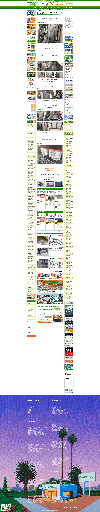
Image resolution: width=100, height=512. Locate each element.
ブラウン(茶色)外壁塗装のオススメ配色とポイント (69, 282)
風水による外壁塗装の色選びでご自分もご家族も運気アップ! (35, 430)
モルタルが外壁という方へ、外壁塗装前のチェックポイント (58, 504)
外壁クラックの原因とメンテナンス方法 (31, 177)
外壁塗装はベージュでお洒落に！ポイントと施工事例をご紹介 (35, 501)
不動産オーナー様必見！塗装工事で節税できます (69, 198)
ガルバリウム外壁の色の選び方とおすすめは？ (33, 450)
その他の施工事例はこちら (59, 231)
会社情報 (29, 412)
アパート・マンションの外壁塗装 (55, 465)
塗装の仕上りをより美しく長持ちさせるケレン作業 (31, 187)
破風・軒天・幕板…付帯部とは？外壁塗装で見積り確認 (58, 441)
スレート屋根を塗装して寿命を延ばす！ (56, 463)
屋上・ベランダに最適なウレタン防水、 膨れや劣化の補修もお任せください (37, 483)
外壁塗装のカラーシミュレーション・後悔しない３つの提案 (35, 429)
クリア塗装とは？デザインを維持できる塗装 (31, 170)
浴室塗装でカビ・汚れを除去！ (30, 251)
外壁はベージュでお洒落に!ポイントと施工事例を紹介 (69, 279)
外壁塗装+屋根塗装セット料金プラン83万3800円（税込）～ (58, 409)
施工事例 (35, 7)
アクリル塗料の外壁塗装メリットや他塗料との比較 (31, 163)
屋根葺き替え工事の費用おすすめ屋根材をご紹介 (31, 149)
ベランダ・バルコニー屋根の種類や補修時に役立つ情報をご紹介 (35, 480)
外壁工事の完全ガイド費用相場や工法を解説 (31, 142)
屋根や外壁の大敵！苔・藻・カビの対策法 (68, 241)
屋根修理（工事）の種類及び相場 (30, 146)
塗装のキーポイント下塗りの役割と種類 (68, 186)
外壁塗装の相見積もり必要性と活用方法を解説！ (69, 148)
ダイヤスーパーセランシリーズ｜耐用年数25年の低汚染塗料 (58, 478)
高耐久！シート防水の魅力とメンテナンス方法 (31, 270)
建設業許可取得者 (30, 310)
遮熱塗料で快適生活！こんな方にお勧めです (56, 481)
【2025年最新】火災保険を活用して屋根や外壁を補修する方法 (59, 415)
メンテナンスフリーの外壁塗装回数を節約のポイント (69, 174)
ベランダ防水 (31, 51)
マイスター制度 (29, 409)
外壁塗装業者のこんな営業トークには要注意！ (69, 208)
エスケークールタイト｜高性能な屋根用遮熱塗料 (57, 480)
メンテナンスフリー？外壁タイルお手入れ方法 (69, 224)
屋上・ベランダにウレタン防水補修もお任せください (31, 268)
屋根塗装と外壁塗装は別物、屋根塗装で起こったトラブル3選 (35, 466)
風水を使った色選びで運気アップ (69, 69)
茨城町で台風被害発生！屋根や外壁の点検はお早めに (68, 12)
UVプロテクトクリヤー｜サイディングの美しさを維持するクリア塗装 (60, 484)
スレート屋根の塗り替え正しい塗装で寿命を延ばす (31, 223)
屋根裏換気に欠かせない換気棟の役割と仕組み (31, 273)
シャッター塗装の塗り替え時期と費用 (30, 254)
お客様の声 (41, 7)
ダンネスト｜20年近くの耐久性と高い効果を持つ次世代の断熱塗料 (59, 485)
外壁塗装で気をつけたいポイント (31, 194)
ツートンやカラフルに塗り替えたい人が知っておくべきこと (69, 78)
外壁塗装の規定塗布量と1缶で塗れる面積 (69, 236)
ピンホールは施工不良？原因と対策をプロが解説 (31, 184)
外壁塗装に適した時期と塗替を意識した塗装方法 (31, 158)
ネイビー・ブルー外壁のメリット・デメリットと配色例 (34, 497)
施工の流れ (53, 7)
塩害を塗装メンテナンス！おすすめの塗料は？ (31, 275)
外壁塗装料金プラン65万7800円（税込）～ (56, 407)
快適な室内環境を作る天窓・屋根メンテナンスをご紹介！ (58, 445)
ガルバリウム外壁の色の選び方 (68, 179)
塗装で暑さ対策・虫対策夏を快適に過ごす (31, 173)
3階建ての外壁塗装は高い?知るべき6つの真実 (69, 167)
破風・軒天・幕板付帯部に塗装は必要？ (31, 199)
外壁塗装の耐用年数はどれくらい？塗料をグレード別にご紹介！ (35, 451)
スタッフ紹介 (29, 305)
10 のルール (29, 408)
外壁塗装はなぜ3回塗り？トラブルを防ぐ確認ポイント (34, 462)
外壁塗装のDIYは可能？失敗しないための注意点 (69, 210)
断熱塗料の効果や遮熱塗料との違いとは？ (69, 251)
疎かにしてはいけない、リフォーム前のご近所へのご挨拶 (35, 435)
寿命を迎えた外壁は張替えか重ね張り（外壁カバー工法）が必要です (59, 423)
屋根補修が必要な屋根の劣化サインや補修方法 (31, 220)
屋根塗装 (31, 46)
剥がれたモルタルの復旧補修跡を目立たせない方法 (31, 182)
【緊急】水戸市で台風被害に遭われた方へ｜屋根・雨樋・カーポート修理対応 (68, 27)
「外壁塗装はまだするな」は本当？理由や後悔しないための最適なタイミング (37, 433)
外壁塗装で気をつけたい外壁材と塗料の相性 (31, 289)
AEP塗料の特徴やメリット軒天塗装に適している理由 (69, 298)
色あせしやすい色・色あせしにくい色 (69, 74)
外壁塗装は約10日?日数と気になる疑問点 (68, 160)
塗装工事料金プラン (59, 8)
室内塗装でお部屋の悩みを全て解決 (55, 426)
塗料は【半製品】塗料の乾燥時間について (31, 277)
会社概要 (70, 7)
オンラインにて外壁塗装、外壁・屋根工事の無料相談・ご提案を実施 (59, 428)
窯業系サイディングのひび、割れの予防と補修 (69, 215)
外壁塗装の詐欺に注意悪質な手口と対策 (68, 158)
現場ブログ (41, 9)
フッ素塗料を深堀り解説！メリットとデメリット (69, 284)
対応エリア (29, 413)
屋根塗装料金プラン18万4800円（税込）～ (56, 408)
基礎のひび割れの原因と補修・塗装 (68, 260)
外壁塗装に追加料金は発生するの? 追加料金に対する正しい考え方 (59, 430)
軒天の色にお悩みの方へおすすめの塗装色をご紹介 (31, 206)
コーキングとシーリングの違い (31, 280)
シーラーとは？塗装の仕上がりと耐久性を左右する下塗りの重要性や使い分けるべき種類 (62, 501)
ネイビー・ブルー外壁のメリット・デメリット (69, 270)
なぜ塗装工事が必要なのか (31, 126)
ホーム (29, 7)
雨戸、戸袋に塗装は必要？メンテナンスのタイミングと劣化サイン (59, 459)
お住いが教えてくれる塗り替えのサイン (31, 131)
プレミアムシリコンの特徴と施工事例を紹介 (68, 291)
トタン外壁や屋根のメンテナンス (30, 232)
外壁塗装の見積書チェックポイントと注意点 (69, 153)
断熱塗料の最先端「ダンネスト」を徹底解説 (69, 253)
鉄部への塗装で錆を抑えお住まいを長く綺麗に (31, 242)
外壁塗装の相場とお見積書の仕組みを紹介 (69, 151)
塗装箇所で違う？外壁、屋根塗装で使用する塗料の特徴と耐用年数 (59, 496)
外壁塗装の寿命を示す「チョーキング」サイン (31, 175)
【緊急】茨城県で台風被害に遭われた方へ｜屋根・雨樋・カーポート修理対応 (68, 30)
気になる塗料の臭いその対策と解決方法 (68, 165)
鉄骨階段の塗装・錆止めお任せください (31, 244)
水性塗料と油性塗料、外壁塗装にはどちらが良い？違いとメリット (59, 499)
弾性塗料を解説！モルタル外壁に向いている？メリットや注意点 (35, 504)
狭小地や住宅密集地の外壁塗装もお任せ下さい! (31, 227)
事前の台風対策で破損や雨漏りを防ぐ (68, 255)
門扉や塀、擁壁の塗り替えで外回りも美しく (56, 425)
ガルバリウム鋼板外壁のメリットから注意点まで (69, 177)
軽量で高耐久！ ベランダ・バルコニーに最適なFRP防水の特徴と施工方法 (37, 482)
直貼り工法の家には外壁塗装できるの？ (68, 217)
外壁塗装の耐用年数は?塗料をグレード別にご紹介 (31, 156)
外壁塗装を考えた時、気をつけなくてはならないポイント (35, 461)
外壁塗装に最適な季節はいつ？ (31, 161)
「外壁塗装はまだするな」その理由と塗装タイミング (31, 138)
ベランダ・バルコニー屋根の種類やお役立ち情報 (31, 261)
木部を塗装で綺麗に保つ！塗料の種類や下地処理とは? (69, 246)
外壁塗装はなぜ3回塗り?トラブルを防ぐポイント (31, 196)
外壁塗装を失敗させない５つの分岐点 (69, 143)
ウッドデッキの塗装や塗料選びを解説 (31, 249)
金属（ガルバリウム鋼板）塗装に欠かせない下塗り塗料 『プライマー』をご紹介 (61, 503)
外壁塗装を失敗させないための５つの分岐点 (33, 428)
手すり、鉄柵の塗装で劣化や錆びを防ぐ (31, 246)
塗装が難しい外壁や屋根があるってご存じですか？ (69, 213)
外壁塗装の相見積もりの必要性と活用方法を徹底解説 (34, 463)
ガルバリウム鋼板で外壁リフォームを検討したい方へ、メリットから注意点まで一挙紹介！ (39, 449)
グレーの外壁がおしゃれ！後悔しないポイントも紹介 (69, 272)
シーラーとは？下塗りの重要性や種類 (68, 191)
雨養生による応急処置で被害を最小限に (69, 258)
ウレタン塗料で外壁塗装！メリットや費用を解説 (31, 165)
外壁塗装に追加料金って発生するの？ (68, 146)
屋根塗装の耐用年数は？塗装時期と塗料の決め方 (69, 265)
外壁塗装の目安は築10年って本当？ (30, 133)
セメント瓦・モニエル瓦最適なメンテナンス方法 (31, 239)
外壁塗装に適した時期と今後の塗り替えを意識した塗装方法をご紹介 (36, 452)
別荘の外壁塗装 (53, 466)
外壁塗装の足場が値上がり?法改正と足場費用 (69, 203)
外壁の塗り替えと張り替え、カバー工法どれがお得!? (69, 170)
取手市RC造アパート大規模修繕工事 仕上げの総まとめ (68, 32)
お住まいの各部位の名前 (31, 153)
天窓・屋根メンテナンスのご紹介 (31, 208)
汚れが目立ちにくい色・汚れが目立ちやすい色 (69, 72)
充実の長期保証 (29, 410)
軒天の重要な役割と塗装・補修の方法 (30, 204)
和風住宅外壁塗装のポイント (68, 227)
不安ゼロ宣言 (29, 411)
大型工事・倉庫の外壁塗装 (54, 464)
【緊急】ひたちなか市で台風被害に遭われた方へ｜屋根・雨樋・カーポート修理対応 (68, 24)
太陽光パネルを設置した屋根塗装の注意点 (69, 244)
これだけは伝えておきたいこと (31, 406)
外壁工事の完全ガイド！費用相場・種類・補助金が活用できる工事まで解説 (37, 434)
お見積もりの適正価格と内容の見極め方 (69, 155)
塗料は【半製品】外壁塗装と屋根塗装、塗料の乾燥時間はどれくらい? (36, 469)
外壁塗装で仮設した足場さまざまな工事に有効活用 (69, 201)
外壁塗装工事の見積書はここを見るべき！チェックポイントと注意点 (59, 412)
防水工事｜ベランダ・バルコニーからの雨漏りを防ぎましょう (59, 427)
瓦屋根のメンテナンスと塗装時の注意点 (31, 237)
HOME (38, 9)
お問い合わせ (29, 315)
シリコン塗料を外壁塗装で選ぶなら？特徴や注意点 (31, 168)
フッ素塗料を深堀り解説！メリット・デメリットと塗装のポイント (36, 503)
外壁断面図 (29, 287)
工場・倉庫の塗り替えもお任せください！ (69, 124)
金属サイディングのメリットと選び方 (30, 230)
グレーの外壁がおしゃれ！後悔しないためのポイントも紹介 (35, 498)
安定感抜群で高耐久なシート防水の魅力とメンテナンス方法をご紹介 (36, 484)
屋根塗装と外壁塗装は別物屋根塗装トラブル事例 (31, 192)
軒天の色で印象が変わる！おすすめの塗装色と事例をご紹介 (58, 444)
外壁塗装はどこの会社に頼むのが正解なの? (33, 468)
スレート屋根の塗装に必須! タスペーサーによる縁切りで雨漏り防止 (36, 467)
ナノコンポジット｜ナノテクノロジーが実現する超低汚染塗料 (59, 482)
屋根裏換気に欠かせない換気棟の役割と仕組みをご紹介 (34, 485)
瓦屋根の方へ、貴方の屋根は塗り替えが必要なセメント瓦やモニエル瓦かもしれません (62, 440)
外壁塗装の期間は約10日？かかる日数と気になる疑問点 (34, 431)
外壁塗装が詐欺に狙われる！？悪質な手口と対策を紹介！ (35, 464)
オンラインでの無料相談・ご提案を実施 (69, 136)
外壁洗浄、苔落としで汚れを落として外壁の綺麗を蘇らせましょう (59, 460)
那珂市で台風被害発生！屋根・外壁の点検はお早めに (68, 19)
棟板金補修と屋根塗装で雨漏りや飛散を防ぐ (31, 258)
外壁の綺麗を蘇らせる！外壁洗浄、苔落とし (69, 239)
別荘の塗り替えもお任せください (69, 129)
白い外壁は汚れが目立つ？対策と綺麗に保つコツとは (69, 277)
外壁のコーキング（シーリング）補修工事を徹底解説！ (58, 431)
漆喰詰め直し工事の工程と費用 (68, 229)
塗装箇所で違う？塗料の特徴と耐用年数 (68, 184)
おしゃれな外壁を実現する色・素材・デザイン (69, 267)
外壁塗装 (31, 43)
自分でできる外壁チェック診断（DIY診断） (33, 443)
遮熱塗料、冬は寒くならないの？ (55, 495)
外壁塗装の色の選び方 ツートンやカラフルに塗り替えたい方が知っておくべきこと (38, 427)
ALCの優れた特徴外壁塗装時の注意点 (30, 282)
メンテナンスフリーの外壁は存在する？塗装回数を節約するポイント (36, 448)
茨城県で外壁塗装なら (31, 308)
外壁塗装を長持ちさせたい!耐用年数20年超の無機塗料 (69, 193)
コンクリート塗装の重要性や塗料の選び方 (31, 256)
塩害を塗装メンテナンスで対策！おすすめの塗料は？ (34, 486)
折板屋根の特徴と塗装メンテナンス (30, 235)
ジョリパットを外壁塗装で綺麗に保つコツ (69, 232)
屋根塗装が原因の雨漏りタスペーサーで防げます (31, 225)
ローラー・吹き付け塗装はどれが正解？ (68, 234)
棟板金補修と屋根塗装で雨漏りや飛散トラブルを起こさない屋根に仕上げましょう (38, 479)
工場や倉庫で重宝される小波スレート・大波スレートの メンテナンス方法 (37, 478)
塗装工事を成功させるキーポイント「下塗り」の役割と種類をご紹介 (59, 502)
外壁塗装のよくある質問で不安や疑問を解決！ (69, 139)
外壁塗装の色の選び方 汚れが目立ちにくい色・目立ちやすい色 (35, 426)
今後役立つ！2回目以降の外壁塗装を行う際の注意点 (57, 424)
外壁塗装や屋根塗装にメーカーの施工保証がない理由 (69, 196)
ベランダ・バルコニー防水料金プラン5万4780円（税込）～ (58, 410)
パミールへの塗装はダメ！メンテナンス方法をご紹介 (69, 248)
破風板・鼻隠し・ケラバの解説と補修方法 (31, 201)
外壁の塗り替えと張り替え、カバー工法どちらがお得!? (34, 445)
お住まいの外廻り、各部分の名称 (32, 446)
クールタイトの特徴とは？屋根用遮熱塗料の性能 (69, 294)
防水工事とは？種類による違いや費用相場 (31, 263)
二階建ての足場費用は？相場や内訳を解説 (69, 205)
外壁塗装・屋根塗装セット (31, 48)
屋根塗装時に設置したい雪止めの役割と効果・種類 (31, 215)
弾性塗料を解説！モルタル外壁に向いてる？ (69, 286)
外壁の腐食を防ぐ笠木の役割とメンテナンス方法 (31, 211)
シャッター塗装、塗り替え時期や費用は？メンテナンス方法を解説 (59, 457)
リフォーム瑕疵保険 (30, 407)
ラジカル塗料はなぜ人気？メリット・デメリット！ (69, 296)
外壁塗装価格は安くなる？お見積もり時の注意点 (31, 144)
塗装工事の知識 (30, 124)
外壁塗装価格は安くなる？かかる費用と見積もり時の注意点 (58, 413)
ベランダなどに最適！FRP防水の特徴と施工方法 (31, 266)
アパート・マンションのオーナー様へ (69, 127)
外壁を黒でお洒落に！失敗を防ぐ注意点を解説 (69, 275)
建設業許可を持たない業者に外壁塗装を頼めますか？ (34, 415)
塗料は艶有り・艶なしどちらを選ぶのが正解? (69, 220)
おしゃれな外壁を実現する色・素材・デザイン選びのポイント (35, 496)
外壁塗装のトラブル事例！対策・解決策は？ (69, 263)
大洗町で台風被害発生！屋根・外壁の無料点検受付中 (68, 14)
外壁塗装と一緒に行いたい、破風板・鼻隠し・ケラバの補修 (58, 442)
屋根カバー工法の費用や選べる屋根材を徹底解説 (31, 151)
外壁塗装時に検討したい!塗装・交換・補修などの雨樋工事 (58, 447)
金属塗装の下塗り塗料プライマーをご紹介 (68, 189)
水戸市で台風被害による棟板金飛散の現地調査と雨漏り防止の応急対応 (68, 17)
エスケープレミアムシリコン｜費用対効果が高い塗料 (58, 479)
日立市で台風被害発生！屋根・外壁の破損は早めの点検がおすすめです (68, 21)
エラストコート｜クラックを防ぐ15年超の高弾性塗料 (58, 483)
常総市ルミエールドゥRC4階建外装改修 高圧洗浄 (68, 34)
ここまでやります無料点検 (64, 8)
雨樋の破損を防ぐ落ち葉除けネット (30, 218)
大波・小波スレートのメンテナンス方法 (31, 292)
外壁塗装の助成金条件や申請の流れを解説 (69, 141)
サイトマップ (29, 317)
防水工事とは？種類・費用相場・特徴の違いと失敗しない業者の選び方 (36, 481)
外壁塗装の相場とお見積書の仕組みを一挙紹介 (57, 411)
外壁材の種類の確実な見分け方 (68, 172)
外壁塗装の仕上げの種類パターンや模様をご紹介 (69, 289)
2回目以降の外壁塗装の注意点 (68, 182)
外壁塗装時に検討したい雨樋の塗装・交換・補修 (31, 213)
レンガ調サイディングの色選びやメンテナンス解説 (31, 180)
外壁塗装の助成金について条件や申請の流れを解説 (57, 429)
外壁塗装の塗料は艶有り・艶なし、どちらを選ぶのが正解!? (58, 498)
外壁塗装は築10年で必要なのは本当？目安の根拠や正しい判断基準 (36, 432)
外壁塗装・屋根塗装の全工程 (55, 406)
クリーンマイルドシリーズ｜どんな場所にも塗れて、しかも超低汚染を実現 (60, 487)
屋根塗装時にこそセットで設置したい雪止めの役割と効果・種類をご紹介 (60, 448)
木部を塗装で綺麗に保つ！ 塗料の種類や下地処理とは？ (34, 487)
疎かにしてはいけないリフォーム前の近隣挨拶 (69, 162)
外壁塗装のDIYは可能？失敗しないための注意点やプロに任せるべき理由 (36, 444)
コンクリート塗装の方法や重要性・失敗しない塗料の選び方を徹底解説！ (60, 458)
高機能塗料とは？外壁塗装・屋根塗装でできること (31, 190)
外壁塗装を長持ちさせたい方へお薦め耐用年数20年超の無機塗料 (59, 500)
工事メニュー (47, 7)
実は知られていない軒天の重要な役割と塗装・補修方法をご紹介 (59, 443)
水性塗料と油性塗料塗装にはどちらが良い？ (69, 222)
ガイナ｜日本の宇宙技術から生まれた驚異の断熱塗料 (58, 486)
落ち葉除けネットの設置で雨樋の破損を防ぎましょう (58, 449)
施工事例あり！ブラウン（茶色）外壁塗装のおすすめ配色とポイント (36, 502)
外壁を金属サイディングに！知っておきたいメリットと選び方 (59, 432)
